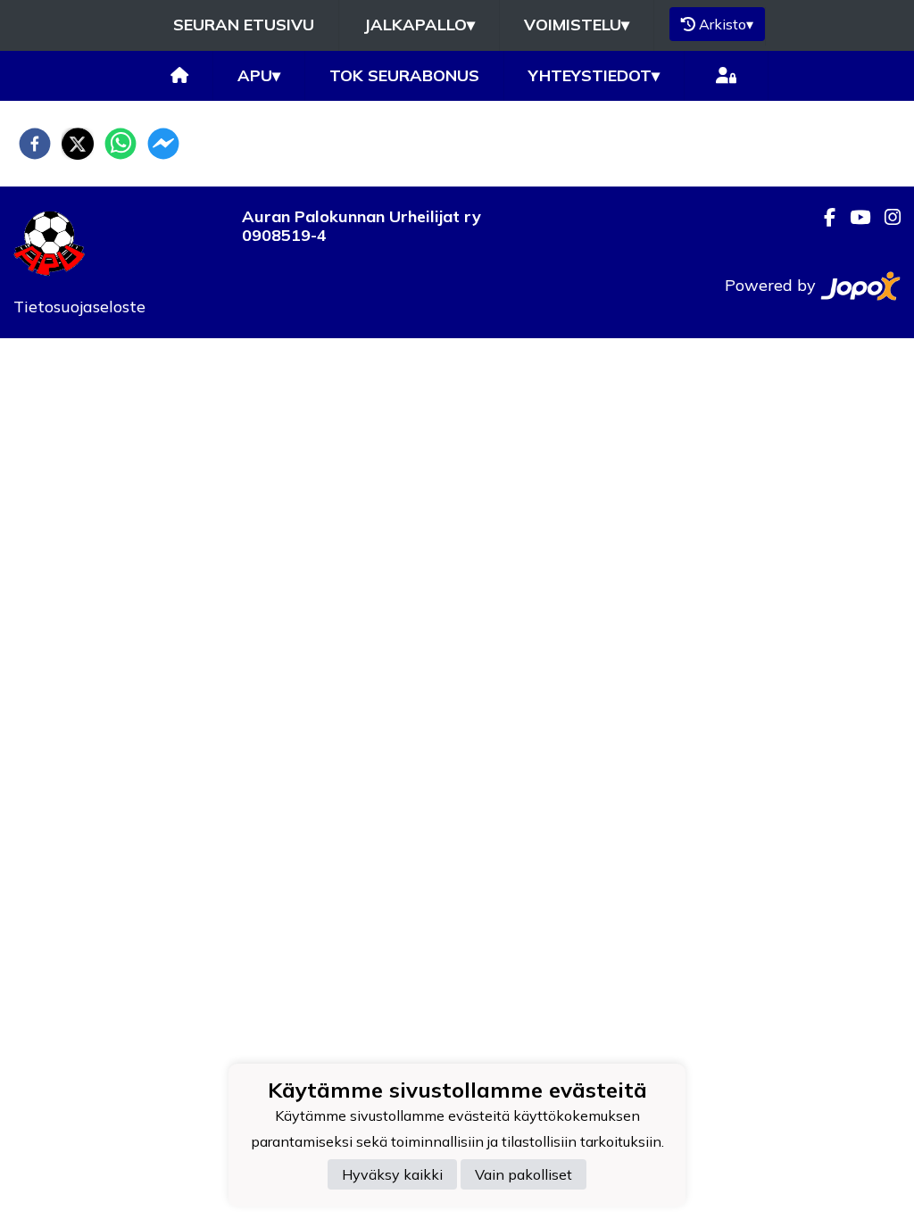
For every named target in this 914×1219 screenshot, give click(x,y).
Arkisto (726, 24)
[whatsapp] (120, 144)
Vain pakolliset (523, 1174)
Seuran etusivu (243, 24)
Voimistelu (576, 24)
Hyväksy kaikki (392, 1174)
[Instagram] (885, 217)
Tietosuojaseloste (79, 306)
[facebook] (35, 144)
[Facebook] (822, 217)
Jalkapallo (419, 24)
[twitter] (78, 144)
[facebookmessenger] (163, 144)
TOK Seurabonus (404, 75)
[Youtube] (852, 217)
